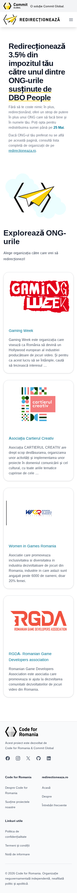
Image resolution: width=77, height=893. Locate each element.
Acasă (46, 787)
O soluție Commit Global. (47, 6)
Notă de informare (17, 854)
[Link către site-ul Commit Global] (16, 6)
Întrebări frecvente (54, 805)
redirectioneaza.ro (22, 150)
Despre (47, 796)
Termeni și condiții (17, 845)
